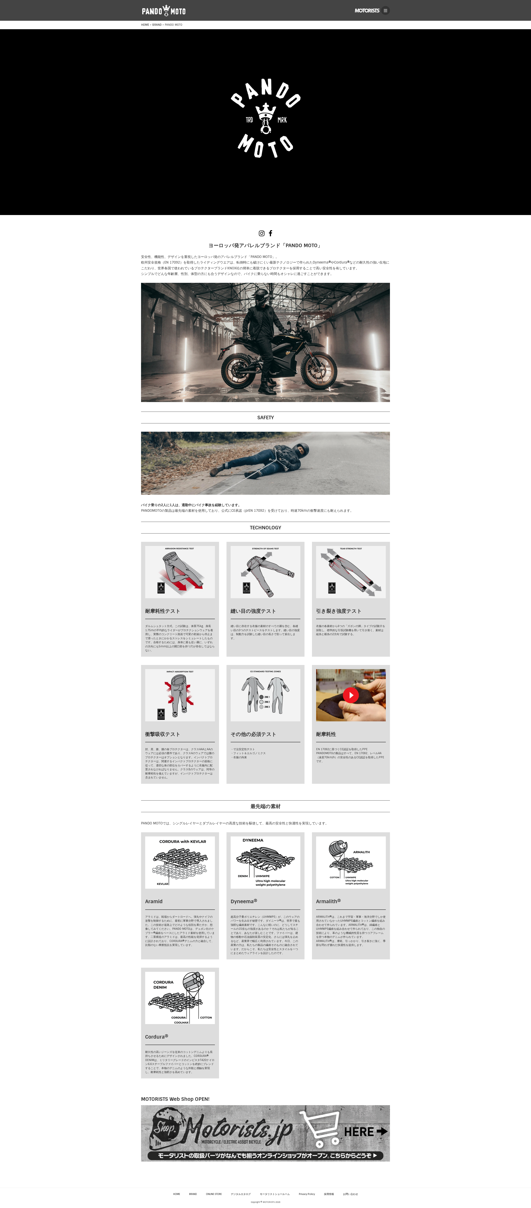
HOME (176, 1194)
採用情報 (329, 1194)
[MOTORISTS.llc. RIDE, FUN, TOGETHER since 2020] (367, 10)
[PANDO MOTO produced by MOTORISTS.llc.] (164, 10)
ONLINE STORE (214, 1194)
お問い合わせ (350, 1194)
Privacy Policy (307, 1194)
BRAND (193, 1194)
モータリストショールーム (275, 1194)
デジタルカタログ (241, 1194)
